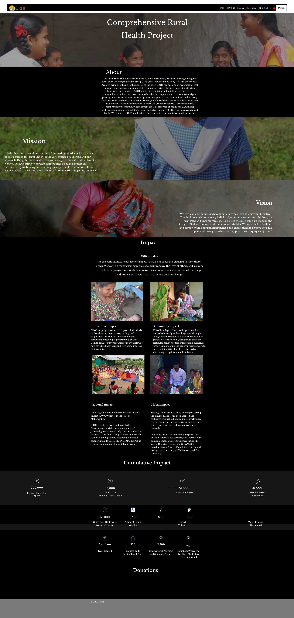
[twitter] (267, 8)
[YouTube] (274, 8)
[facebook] (260, 8)
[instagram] (263, 8)
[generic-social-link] (270, 8)
